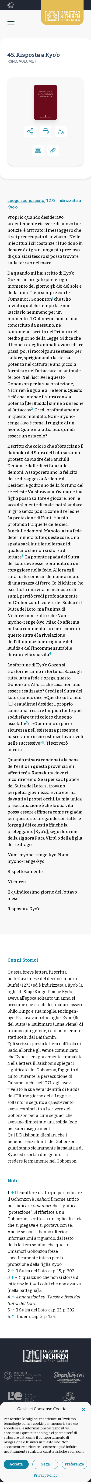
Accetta (16, 1464)
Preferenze (74, 1464)
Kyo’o (12, 207)
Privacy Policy (45, 1475)
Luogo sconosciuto (25, 200)
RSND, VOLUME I (21, 61)
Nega (45, 1464)
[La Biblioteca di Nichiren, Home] (62, 12)
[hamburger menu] (13, 21)
